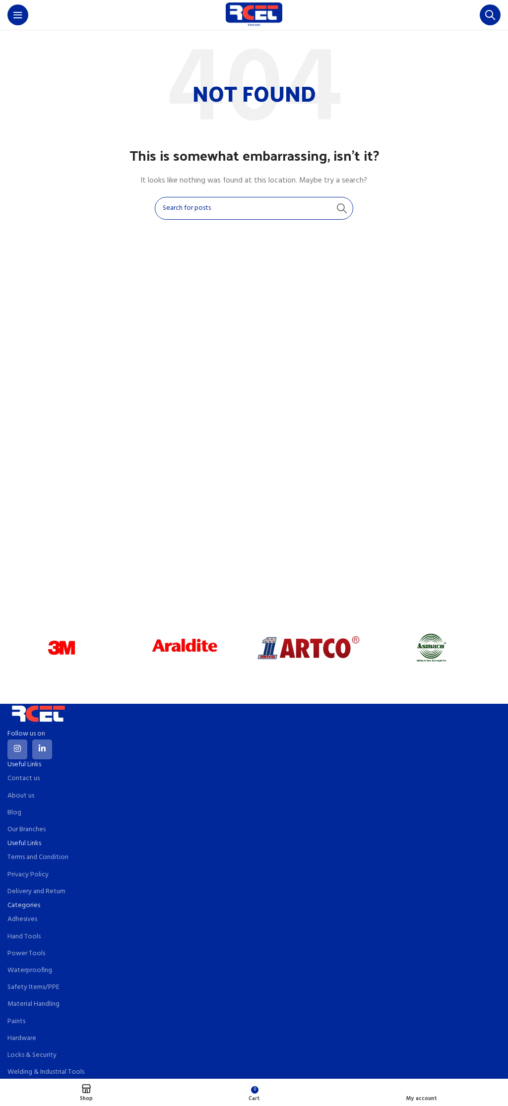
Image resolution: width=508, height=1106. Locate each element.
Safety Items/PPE (33, 987)
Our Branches (26, 829)
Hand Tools (24, 936)
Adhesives (22, 919)
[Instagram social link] (17, 749)
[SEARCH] (341, 208)
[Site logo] (254, 15)
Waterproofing (29, 970)
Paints (16, 1021)
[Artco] (308, 648)
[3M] (62, 648)
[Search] (490, 15)
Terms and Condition (37, 857)
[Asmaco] (432, 648)
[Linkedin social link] (42, 749)
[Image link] (38, 716)
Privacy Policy (28, 874)
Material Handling (33, 1004)
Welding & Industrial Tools (45, 1072)
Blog (14, 812)
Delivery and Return (36, 891)
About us (20, 795)
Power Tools (26, 953)
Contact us (23, 778)
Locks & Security (32, 1055)
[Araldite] (185, 648)
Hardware (21, 1038)
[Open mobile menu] (17, 15)
